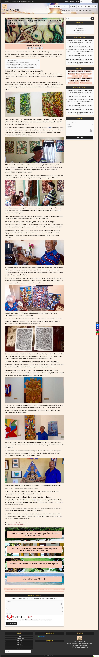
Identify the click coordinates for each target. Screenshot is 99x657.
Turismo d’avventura (85, 83)
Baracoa (9, 523)
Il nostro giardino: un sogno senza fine (16, 589)
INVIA (79, 138)
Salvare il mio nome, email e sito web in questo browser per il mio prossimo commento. (29, 619)
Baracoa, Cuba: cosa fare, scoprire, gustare (79, 40)
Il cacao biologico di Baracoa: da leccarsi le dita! (50, 589)
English (77, 1)
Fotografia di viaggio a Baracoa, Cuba (80, 47)
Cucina (78, 73)
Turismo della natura (73, 83)
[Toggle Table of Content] (37, 61)
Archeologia (12, 524)
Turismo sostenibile (24, 523)
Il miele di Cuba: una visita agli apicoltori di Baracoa (80, 63)
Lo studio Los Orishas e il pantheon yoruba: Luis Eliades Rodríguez (22, 64)
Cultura (18, 524)
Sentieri (77, 80)
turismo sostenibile (29, 500)
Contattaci (19, 646)
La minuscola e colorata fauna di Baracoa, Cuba (79, 43)
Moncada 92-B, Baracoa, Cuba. (12, 1)
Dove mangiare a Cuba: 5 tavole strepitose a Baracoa (80, 52)
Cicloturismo (71, 73)
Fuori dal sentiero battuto (74, 78)
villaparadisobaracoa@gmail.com (26, 1)
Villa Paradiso (79, 33)
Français (72, 1)
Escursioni (75, 76)
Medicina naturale (87, 78)
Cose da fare (15, 523)
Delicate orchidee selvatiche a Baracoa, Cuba (79, 60)
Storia (23, 524)
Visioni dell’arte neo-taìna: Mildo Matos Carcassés (18, 62)
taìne (49, 127)
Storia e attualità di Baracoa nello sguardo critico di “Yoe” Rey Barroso (23, 66)
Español (67, 1)
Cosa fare (19, 642)
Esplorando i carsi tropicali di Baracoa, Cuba (79, 49)
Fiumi (80, 76)
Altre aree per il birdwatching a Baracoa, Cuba (79, 56)
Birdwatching (87, 71)
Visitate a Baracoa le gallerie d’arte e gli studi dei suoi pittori (20, 67)
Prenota (19, 648)
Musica (72, 80)
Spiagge (83, 80)
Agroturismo (71, 71)
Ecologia (89, 73)
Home (19, 636)
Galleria (19, 640)
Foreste (85, 76)
